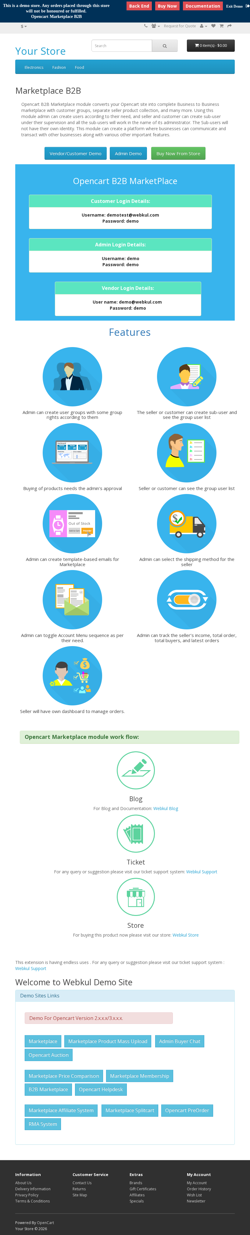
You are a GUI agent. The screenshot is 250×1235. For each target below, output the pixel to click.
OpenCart (45, 1222)
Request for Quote (180, 26)
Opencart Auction (49, 1055)
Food (79, 67)
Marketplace (43, 1041)
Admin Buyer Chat (179, 1041)
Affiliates (137, 1195)
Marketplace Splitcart (129, 1110)
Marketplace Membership (139, 1076)
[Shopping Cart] (221, 26)
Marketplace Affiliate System (61, 1110)
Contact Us (82, 1182)
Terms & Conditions (32, 1201)
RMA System (43, 1124)
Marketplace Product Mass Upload (107, 1041)
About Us (23, 1182)
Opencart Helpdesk (101, 1089)
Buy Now (167, 6)
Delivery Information (33, 1189)
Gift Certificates (143, 1189)
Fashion (59, 67)
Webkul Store (186, 935)
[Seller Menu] (156, 26)
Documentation (203, 6)
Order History (199, 1189)
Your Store (40, 51)
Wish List (194, 1195)
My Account (197, 1182)
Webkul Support (201, 872)
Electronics (34, 67)
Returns (79, 1189)
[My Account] (203, 26)
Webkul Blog (165, 808)
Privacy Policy (26, 1195)
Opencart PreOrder (187, 1110)
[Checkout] (229, 26)
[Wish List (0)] (213, 26)
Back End (139, 6)
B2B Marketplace (48, 1089)
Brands (136, 1182)
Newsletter (196, 1201)
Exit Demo (234, 6)
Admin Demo (128, 153)
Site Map (80, 1195)
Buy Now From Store (178, 153)
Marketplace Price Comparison (64, 1076)
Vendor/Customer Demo (76, 153)
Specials (137, 1201)
